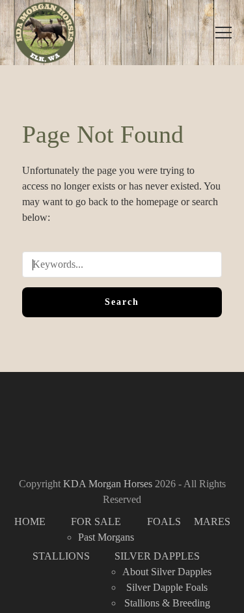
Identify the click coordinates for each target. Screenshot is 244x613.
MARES (212, 521)
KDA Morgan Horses (107, 483)
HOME (30, 521)
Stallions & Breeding (167, 602)
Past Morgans (106, 537)
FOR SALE (96, 521)
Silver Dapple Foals (167, 587)
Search (122, 302)
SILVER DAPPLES (157, 556)
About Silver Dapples (166, 571)
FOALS (164, 521)
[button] (223, 32)
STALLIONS (61, 556)
